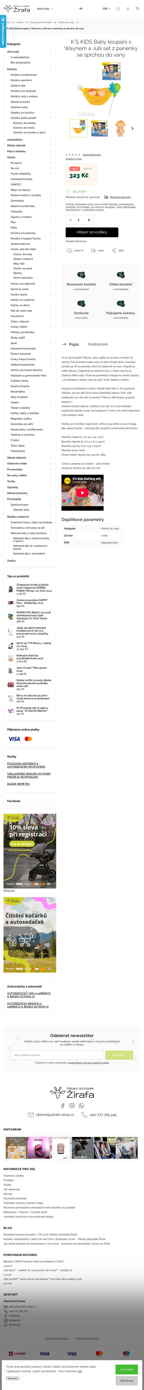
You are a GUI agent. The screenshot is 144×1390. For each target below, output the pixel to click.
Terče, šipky (18, 445)
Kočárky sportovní (21, 80)
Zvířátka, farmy (20, 380)
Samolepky (17, 200)
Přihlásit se (119, 1055)
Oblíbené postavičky (23, 364)
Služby (11, 481)
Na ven (15, 168)
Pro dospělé (14, 499)
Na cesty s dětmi (17, 475)
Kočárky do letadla (24, 123)
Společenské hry (20, 244)
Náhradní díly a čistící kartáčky (29, 533)
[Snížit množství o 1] (70, 219)
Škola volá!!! (18, 337)
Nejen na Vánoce (21, 190)
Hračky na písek (22, 268)
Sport (14, 343)
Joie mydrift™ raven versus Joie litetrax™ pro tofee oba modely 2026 (43, 1279)
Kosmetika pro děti (22, 424)
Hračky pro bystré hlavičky (26, 370)
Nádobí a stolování (18, 516)
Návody (8, 1194)
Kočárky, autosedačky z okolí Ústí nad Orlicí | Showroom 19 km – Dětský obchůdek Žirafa (54, 1239)
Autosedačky (15, 139)
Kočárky (12, 69)
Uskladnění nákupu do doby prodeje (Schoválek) (29, 775)
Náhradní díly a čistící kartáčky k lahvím (31, 540)
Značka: (74, 159)
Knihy (14, 227)
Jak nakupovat (12, 1189)
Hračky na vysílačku (22, 299)
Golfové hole (18, 85)
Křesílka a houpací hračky (26, 238)
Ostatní (15, 402)
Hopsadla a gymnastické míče (28, 375)
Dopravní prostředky (23, 206)
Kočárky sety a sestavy (24, 96)
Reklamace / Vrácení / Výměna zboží (25, 1212)
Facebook (62, 1105)
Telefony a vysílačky (23, 434)
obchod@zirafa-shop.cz (55, 1115)
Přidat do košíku (92, 232)
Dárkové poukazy (17, 493)
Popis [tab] (74, 344)
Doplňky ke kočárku (22, 112)
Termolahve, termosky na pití (28, 527)
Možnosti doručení (120, 197)
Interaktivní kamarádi (23, 348)
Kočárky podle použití (23, 118)
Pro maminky (14, 469)
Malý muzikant (19, 397)
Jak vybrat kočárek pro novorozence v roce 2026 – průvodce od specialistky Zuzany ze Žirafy (57, 1243)
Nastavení (13, 1378)
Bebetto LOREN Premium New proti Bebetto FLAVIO (34, 1261)
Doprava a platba (14, 1175)
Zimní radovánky (23, 277)
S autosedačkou (20, 57)
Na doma (16, 163)
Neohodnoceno (92, 155)
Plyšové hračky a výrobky (26, 195)
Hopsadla (16, 211)
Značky (11, 560)
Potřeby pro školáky (22, 332)
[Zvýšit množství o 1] (88, 219)
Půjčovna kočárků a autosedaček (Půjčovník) (26, 765)
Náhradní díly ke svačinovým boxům (30, 547)
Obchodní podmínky (15, 1198)
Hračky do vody (22, 254)
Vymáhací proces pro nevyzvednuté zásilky (28, 1216)
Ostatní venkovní (23, 259)
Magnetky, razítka (21, 418)
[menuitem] (45, 9)
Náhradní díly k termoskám (29, 553)
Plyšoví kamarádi (21, 353)
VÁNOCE (16, 184)
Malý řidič (19, 263)
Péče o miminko (16, 151)
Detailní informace (76, 241)
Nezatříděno (18, 391)
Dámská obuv (21, 509)
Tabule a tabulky (21, 407)
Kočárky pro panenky (23, 233)
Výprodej (12, 487)
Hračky (11, 157)
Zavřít (129, 262)
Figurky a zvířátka (21, 217)
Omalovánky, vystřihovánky (27, 429)
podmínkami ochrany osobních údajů (88, 1062)
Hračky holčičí (19, 326)
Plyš (13, 222)
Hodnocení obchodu (87, 1338)
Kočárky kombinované (24, 74)
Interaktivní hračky (21, 179)
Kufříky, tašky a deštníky (25, 413)
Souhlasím (126, 1369)
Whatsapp (81, 1105)
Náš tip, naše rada (21, 310)
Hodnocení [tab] (98, 344)
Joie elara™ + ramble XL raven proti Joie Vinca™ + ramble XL (38, 1270)
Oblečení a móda (17, 463)
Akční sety (13, 51)
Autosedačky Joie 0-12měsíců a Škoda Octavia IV (29, 995)
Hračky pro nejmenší (23, 283)
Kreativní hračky (20, 386)
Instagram (72, 1105)
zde (79, 1371)
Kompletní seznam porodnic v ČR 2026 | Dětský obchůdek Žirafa (40, 1234)
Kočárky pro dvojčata (23, 91)
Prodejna (9, 1180)
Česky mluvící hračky (23, 359)
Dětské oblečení (16, 457)
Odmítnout (126, 1380)
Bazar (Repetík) (18, 784)
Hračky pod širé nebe (23, 249)
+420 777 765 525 (102, 1115)
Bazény (17, 273)
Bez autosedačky (21, 62)
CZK (105, 8)
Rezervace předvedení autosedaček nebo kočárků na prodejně (39, 1207)
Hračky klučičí (19, 294)
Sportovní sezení (20, 101)
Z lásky (15, 440)
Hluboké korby (19, 107)
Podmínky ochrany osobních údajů (23, 1203)
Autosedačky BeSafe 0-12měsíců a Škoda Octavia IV (28, 1005)
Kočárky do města (24, 127)
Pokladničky (18, 451)
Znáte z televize (20, 321)
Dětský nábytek (16, 145)
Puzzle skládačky (21, 173)
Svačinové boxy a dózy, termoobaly (31, 522)
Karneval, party (20, 289)
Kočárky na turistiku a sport (29, 132)
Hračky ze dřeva (20, 305)
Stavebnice (17, 316)
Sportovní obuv (19, 504)
